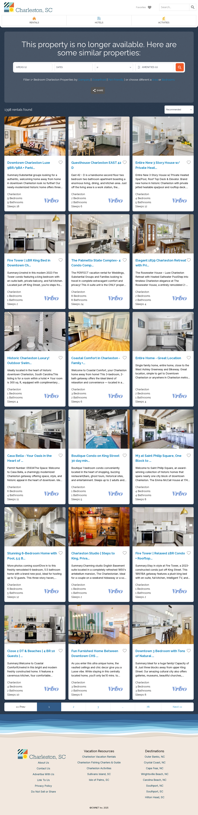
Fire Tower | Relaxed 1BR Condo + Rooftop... (160, 555)
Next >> (177, 706)
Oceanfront (99, 79)
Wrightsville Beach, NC (154, 774)
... (122, 706)
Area (155, 79)
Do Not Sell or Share (43, 791)
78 (148, 706)
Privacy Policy (43, 785)
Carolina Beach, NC (154, 779)
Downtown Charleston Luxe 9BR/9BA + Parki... (28, 165)
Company (84, 79)
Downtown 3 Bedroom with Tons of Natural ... (160, 653)
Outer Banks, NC (155, 756)
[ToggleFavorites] (61, 162)
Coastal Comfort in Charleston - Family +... (95, 360)
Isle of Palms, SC (99, 779)
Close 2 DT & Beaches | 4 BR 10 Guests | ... (31, 653)
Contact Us (43, 768)
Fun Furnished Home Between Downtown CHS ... (94, 653)
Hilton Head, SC (154, 797)
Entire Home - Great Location (158, 358)
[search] (180, 67)
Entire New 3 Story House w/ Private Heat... (157, 165)
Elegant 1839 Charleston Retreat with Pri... (160, 262)
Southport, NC (154, 785)
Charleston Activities (99, 768)
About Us (43, 762)
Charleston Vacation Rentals (99, 756)
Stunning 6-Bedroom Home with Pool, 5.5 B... (32, 555)
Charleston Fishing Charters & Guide (99, 762)
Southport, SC (154, 791)
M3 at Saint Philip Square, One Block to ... (158, 458)
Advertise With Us (43, 774)
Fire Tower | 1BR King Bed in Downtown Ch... (28, 262)
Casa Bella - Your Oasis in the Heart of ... (29, 458)
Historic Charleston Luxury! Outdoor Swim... (28, 360)
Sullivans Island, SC (99, 774)
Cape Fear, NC (154, 768)
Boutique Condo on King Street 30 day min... (95, 458)
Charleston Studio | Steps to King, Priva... (93, 555)
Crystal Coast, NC (155, 762)
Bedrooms (168, 79)
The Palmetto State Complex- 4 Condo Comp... (96, 262)
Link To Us (43, 780)
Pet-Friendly (116, 79)
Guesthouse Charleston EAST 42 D (96, 165)
